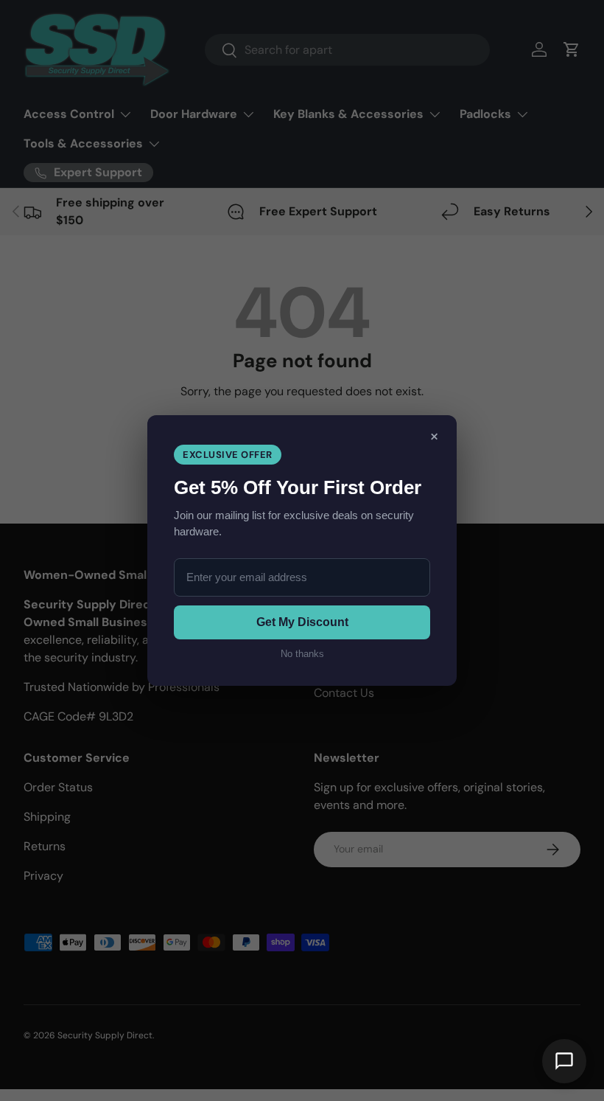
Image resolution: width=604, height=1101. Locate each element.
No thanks (302, 653)
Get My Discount (302, 622)
